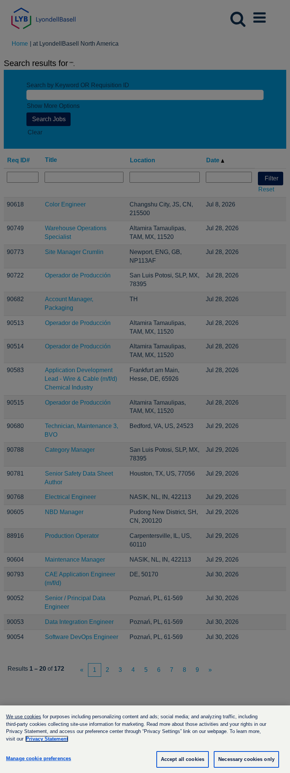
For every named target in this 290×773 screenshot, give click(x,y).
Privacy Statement (47, 739)
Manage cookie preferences (38, 758)
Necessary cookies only (246, 759)
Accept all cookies (182, 759)
